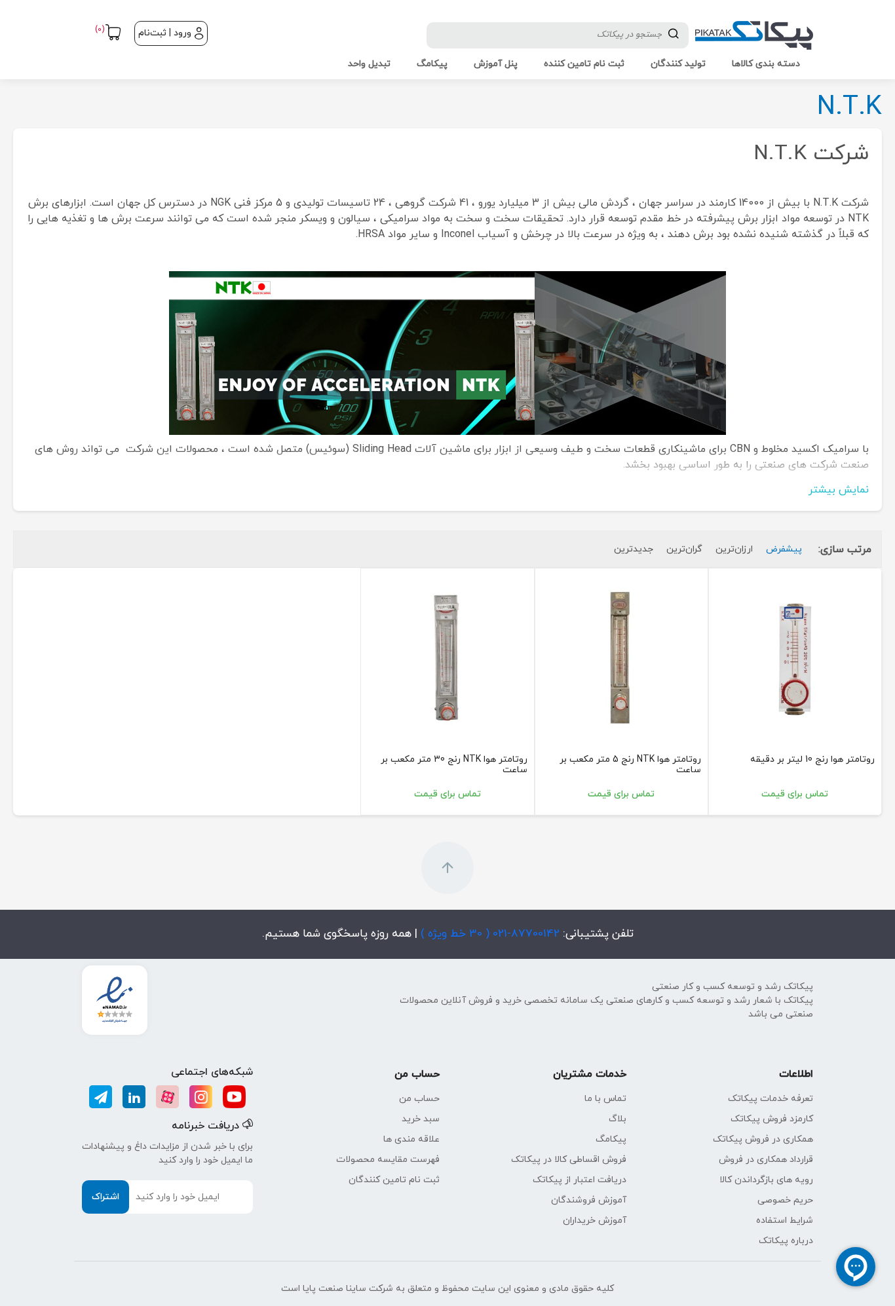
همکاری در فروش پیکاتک (763, 1139)
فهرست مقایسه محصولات (388, 1159)
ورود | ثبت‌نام (164, 33)
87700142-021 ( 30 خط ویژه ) (488, 934)
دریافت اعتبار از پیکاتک (579, 1180)
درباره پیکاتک (786, 1241)
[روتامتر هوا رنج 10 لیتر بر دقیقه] (795, 654)
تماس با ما (605, 1098)
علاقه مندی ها (411, 1139)
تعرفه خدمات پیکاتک (770, 1098)
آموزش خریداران (594, 1220)
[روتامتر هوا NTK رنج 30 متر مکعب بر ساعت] (447, 654)
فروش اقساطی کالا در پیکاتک (568, 1159)
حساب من (419, 1098)
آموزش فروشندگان (588, 1200)
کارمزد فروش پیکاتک (772, 1119)
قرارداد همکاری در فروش (766, 1159)
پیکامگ (611, 1139)
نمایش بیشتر (839, 490)
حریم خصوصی (785, 1200)
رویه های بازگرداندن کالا (766, 1180)
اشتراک (105, 1197)
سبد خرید (421, 1119)
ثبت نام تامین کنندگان (394, 1180)
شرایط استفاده (784, 1220)
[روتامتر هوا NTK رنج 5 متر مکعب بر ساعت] (621, 654)
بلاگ (617, 1119)
